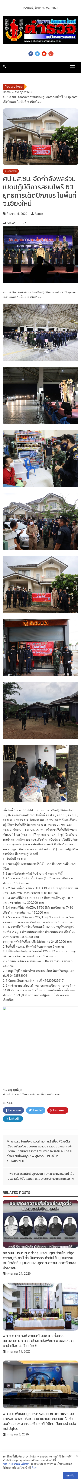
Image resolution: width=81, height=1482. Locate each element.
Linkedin (14, 1118)
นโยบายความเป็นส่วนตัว (16, 1463)
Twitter (37, 53)
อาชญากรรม (11, 171)
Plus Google (50, 53)
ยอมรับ (70, 1475)
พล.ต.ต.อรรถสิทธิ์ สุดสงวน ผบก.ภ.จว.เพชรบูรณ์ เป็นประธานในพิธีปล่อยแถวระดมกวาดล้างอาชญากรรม (41, 1176)
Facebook (30, 53)
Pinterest (59, 1110)
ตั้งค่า (34, 1467)
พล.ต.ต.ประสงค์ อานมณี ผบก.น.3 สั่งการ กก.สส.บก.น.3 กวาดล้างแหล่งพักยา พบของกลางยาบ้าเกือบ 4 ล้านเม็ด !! (39, 1341)
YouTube (44, 53)
